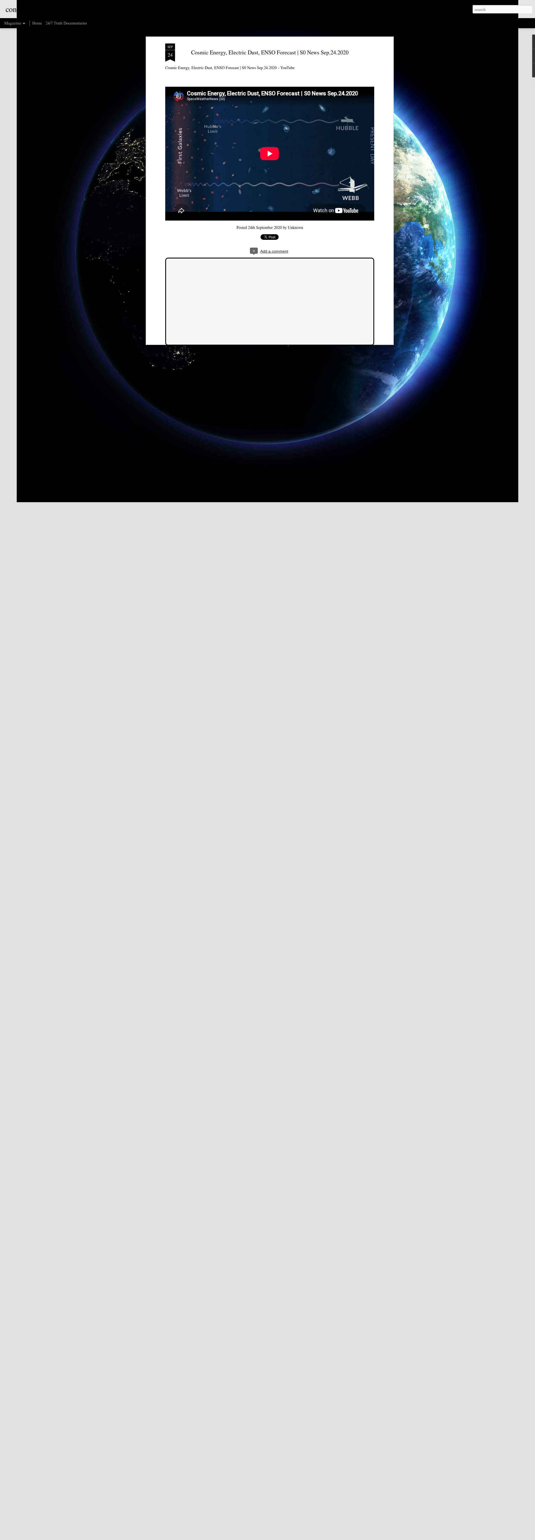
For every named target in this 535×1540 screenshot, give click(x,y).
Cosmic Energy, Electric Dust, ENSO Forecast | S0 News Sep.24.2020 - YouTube (230, 67)
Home (37, 23)
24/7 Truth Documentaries (66, 23)
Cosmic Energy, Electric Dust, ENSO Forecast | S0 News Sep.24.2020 (270, 52)
